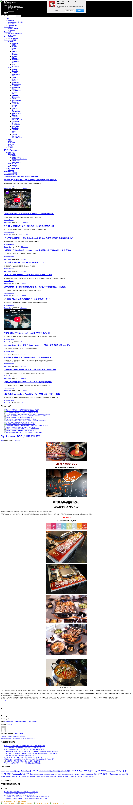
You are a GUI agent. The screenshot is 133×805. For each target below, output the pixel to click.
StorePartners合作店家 (10, 174)
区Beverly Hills (16, 74)
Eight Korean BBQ (9, 721)
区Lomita (14, 105)
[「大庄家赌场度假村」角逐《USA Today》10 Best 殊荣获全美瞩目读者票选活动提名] (27, 414)
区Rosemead (15, 118)
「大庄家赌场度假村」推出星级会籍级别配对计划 (24, 262)
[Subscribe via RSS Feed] (9, 803)
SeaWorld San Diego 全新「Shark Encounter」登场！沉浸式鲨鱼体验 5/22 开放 (37, 345)
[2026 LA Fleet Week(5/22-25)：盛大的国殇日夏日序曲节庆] (20, 419)
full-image (17, 721)
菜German (14, 51)
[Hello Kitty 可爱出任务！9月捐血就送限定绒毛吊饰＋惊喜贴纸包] (21, 409)
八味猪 (29, 721)
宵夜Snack (11, 144)
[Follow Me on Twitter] (25, 803)
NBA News (14, 165)
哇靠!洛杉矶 (6, 801)
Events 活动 (7, 32)
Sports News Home (51, 774)
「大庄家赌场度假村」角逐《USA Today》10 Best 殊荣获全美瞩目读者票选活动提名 (38, 238)
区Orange (14, 115)
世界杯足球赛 (11, 154)
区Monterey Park (16, 111)
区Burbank (14, 79)
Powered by (52, 10)
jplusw (2, 440)
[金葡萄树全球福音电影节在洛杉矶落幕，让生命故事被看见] (20, 427)
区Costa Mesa (15, 85)
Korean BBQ (23, 721)
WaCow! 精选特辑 (93, 774)
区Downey (14, 89)
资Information (69, 776)
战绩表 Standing (16, 162)
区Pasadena (15, 116)
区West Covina (16, 136)
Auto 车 (7, 771)
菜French (14, 49)
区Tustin (14, 131)
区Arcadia (14, 72)
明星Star (24, 776)
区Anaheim (15, 71)
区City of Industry (16, 84)
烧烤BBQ (14, 45)
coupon (18, 771)
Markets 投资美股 (12, 173)
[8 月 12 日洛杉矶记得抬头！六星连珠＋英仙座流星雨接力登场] (21, 412)
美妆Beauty (52, 776)
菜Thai (13, 64)
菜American (15, 43)
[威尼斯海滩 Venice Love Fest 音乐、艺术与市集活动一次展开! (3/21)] (23, 432)
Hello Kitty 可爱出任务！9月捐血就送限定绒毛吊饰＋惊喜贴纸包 (30, 180)
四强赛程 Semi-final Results (19, 159)
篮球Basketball (12, 163)
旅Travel (18, 776)
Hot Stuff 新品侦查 (13, 38)
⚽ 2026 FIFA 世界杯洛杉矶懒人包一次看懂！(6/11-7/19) (27, 299)
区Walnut (14, 134)
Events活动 (57, 771)
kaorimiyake (7, 188)
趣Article (77, 776)
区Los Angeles (16, 106)
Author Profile (18, 734)
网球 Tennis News (13, 166)
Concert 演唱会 (12, 35)
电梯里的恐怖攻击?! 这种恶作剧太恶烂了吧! (13, 737)
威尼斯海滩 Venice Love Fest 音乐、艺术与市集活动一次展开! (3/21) (32, 394)
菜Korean (14, 56)
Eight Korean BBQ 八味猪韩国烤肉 (20, 436)
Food (81, 771)
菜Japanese (15, 54)
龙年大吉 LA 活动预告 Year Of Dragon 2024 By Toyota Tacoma (21, 176)
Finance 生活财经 (9, 171)
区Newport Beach (16, 113)
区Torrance (15, 129)
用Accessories (39, 776)
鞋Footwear (94, 776)
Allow (79, 10)
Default (35, 770)
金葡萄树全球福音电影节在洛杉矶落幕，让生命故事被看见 (27, 357)
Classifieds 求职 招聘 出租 (11, 150)
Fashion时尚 (66, 771)
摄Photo (13, 776)
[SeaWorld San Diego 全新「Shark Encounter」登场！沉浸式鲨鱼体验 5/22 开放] (26, 425)
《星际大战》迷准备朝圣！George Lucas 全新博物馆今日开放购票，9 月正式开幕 (37, 250)
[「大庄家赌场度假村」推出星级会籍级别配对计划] (18, 417)
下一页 (5, 700)
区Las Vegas (15, 102)
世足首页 (14, 155)
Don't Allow (69, 10)
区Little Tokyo (15, 103)
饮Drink (10, 141)
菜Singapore (15, 61)
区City (9, 67)
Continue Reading (9, 186)
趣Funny (82, 776)
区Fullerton (15, 92)
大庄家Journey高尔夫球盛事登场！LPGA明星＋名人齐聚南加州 (30, 370)
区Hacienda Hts (16, 97)
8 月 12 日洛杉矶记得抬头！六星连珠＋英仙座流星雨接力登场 (29, 226)
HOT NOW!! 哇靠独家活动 (15, 33)
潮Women (32, 776)
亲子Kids (61, 776)
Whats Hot (9, 724)
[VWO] (56, 10)
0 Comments (24, 188)
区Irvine (14, 98)
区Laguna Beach (16, 100)
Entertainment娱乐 (46, 771)
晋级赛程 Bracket (16, 157)
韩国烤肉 (34, 721)
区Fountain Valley (16, 90)
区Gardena (14, 93)
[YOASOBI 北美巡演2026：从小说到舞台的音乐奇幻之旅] (19, 424)
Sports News (43, 774)
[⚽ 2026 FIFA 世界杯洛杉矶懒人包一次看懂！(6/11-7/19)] (19, 422)
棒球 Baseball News (13, 168)
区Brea (13, 76)
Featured (75, 770)
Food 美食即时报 (8, 36)
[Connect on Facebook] (41, 803)
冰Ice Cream (11, 142)
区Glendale (15, 95)
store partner (59, 774)
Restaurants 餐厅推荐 (10, 40)
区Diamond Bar (16, 87)
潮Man (28, 776)
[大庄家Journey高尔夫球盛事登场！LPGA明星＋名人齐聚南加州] (21, 429)
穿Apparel (46, 776)
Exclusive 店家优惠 (13, 28)
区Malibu (14, 108)
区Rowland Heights (17, 120)
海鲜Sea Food (15, 59)
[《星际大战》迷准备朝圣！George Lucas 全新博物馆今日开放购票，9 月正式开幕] (26, 416)
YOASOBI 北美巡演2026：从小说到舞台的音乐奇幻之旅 (27, 333)
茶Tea (9, 139)
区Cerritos (14, 80)
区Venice (14, 133)
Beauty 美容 (13, 771)
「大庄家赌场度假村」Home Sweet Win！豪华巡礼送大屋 (28, 382)
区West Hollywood (17, 137)
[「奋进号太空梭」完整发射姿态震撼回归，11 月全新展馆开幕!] (21, 411)
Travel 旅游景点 (77, 774)
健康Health (115, 774)
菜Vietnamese (15, 66)
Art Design (3, 771)
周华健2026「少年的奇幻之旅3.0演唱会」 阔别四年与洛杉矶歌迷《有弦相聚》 (35, 287)
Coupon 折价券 (8, 27)
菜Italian (14, 53)
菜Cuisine (10, 41)
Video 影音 (85, 774)
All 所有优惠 (11, 30)
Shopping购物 (36, 774)
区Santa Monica (16, 124)
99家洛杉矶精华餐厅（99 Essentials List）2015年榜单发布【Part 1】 (19, 738)
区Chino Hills (15, 82)
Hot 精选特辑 (7, 149)
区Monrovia (15, 110)
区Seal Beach (15, 126)
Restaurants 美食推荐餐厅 (22, 774)
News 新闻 (6, 774)
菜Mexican (14, 58)
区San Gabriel (15, 121)
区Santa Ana (15, 123)
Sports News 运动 (9, 152)
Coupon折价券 (26, 771)
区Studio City (15, 128)
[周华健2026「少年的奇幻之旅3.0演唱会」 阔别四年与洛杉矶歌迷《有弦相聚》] (25, 420)
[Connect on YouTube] (57, 803)
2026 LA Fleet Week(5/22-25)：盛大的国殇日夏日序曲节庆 (28, 275)
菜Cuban (14, 48)
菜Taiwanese (15, 63)
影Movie (8, 776)
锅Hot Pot (10, 146)
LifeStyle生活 (120, 771)
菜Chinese (14, 46)
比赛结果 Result (16, 160)
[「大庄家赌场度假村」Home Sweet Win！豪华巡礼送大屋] (20, 430)
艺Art (57, 776)
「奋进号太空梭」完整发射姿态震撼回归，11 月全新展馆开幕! (29, 214)
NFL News (11, 170)
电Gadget (89, 776)
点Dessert (10, 147)
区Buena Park (15, 77)
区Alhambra (15, 69)
